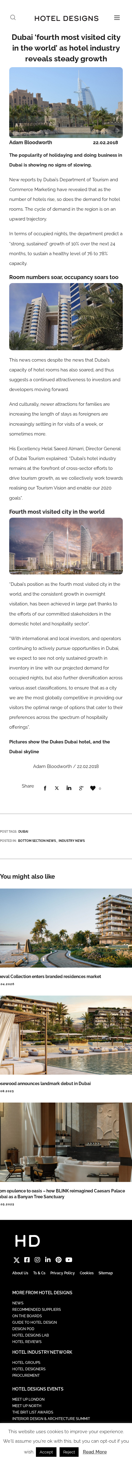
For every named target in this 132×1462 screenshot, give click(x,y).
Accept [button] (46, 1452)
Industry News (72, 840)
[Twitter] (16, 1260)
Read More (95, 1452)
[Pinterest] (58, 1260)
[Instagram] (37, 1260)
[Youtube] (68, 1260)
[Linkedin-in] (48, 1260)
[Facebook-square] (27, 1260)
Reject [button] (69, 1452)
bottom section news (37, 840)
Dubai (23, 831)
